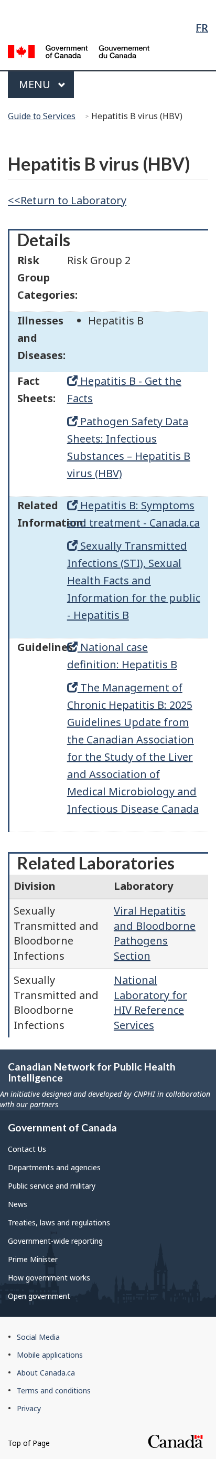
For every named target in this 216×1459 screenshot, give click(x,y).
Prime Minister (33, 1259)
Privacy (29, 1408)
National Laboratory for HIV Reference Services (150, 1002)
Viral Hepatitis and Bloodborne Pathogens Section (155, 933)
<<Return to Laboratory (67, 200)
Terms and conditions (54, 1390)
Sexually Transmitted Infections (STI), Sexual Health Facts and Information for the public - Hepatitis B (133, 580)
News (17, 1204)
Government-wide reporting (55, 1241)
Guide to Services (41, 116)
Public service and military (51, 1186)
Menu (36, 84)
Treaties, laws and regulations (59, 1222)
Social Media (38, 1337)
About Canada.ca (46, 1373)
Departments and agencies (54, 1167)
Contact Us (27, 1149)
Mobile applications (50, 1355)
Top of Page (29, 1443)
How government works (49, 1278)
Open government (39, 1296)
